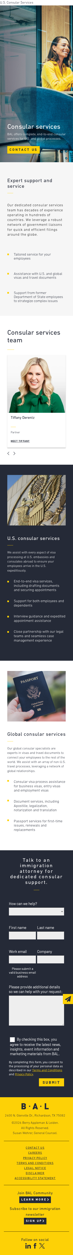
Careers (35, 1153)
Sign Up (34, 1221)
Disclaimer (35, 1173)
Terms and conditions (35, 1163)
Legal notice (35, 1168)
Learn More (34, 1199)
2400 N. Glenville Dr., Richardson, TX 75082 (35, 1115)
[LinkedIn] (28, 1245)
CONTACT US (24, 150)
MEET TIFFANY (20, 441)
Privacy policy (35, 1158)
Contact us (35, 1148)
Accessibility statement (35, 1178)
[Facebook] (35, 1245)
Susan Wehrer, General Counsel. (35, 1133)
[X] (42, 1245)
